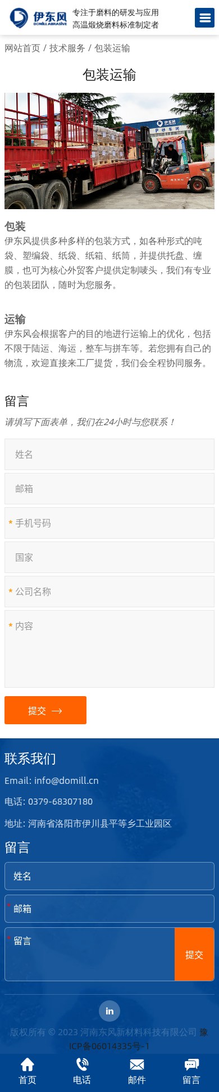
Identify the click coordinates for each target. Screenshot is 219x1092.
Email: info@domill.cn (51, 780)
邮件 (137, 1079)
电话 (82, 1079)
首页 (27, 1079)
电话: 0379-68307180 (48, 801)
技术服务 (67, 47)
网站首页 (22, 47)
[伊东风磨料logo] (38, 17)
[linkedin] (109, 1011)
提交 (38, 710)
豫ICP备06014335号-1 (139, 1039)
